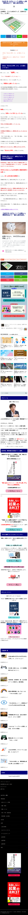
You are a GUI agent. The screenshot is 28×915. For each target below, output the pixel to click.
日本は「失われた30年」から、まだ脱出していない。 (14, 53)
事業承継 (3, 798)
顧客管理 (3, 843)
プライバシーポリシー (5, 781)
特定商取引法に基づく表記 (6, 784)
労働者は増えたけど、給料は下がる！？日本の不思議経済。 (14, 57)
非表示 (16, 50)
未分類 (2, 819)
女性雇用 (7, 259)
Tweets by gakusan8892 (14, 776)
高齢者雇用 (24, 259)
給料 (19, 259)
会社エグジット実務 (5, 802)
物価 (12, 259)
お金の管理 (3, 826)
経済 (15, 259)
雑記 (3, 259)
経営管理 (3, 837)
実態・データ (4, 809)
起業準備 (3, 840)
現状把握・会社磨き (5, 816)
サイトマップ (3, 786)
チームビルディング (5, 833)
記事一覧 (2, 789)
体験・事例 (3, 805)
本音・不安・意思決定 (6, 812)
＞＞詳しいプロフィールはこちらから (14, 446)
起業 (2, 823)
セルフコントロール (5, 830)
